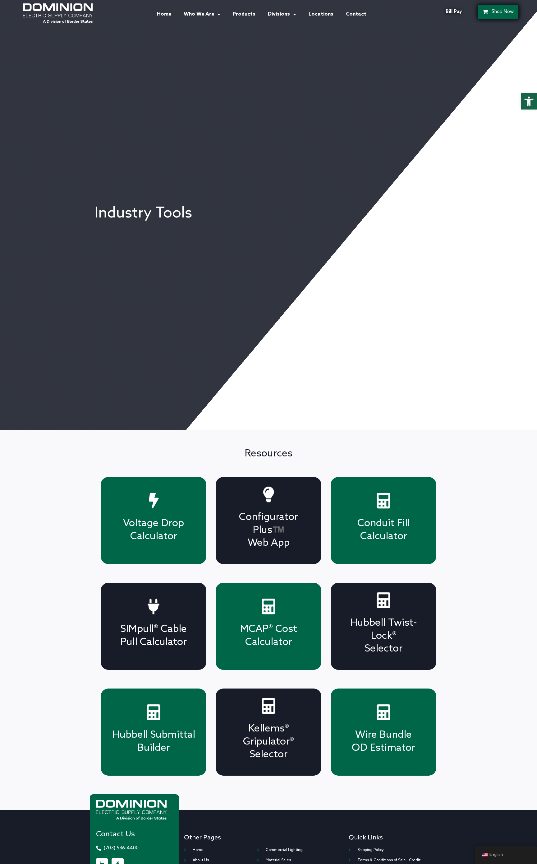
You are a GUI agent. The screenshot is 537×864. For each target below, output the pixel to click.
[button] (529, 101)
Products (244, 14)
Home (164, 14)
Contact (356, 14)
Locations (321, 14)
